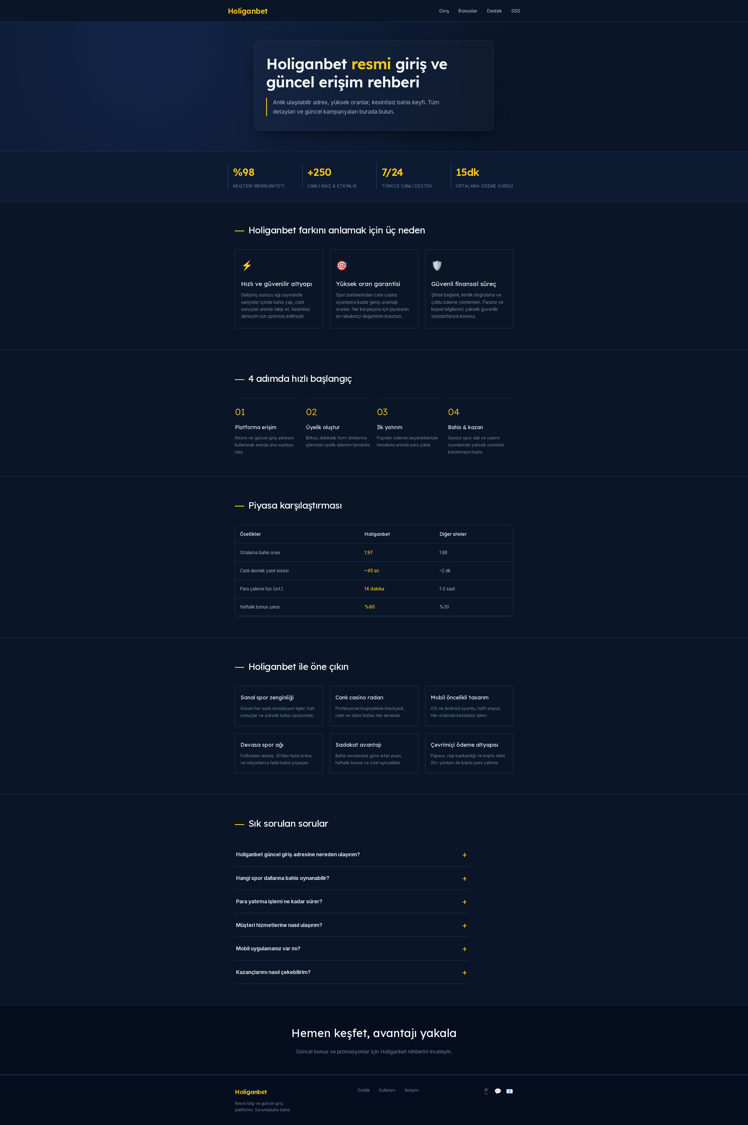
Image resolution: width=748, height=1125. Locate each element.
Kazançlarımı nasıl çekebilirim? (273, 972)
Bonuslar (467, 11)
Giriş (444, 11)
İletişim (412, 1090)
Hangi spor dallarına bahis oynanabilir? (282, 878)
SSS (515, 11)
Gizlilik (364, 1090)
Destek (494, 11)
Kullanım (387, 1090)
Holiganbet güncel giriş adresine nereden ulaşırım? (298, 854)
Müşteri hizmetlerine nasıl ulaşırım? (279, 925)
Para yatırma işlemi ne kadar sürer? (279, 901)
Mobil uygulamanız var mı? (268, 948)
